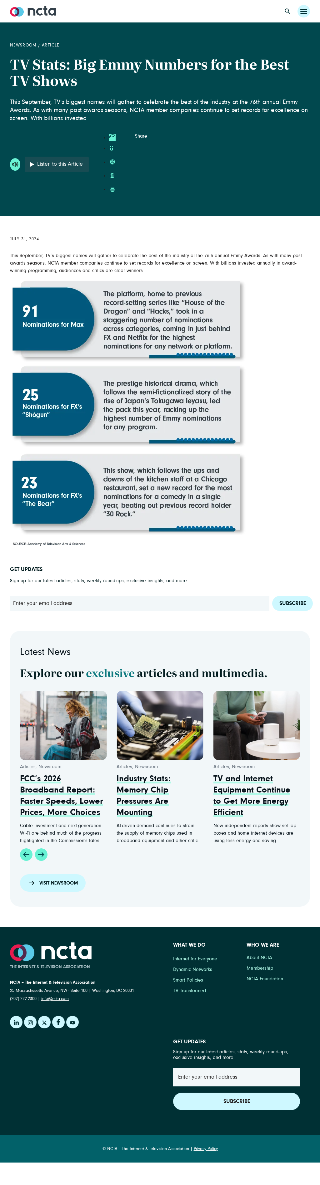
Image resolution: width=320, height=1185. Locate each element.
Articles (28, 766)
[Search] (287, 11)
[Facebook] (58, 1022)
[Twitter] (44, 1022)
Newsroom (23, 45)
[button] (26, 854)
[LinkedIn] (16, 1022)
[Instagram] (30, 1022)
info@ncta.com (55, 999)
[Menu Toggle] (304, 11)
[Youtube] (72, 1022)
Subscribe (292, 603)
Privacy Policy (206, 1149)
